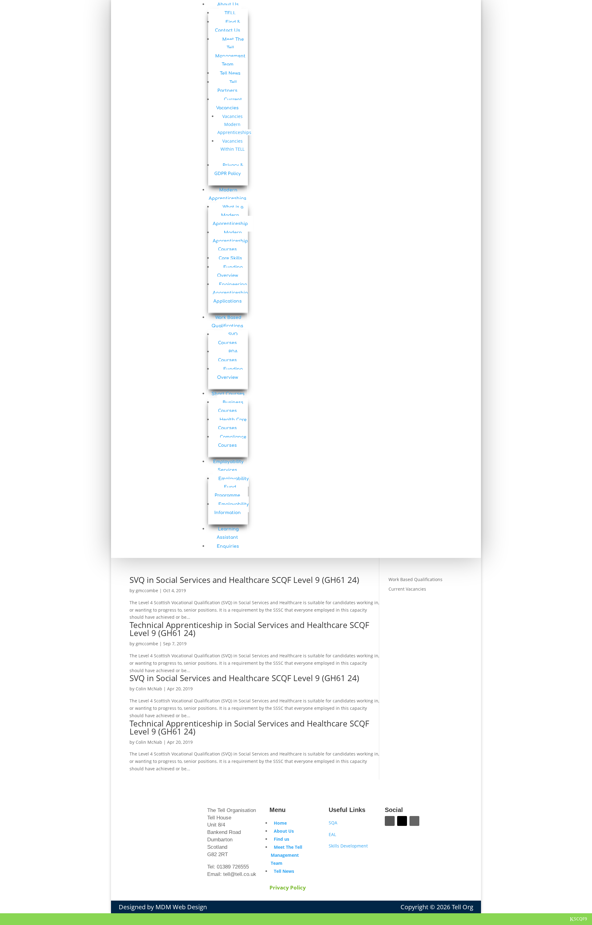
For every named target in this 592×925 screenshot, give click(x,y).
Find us (281, 839)
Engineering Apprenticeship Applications (230, 292)
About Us (284, 831)
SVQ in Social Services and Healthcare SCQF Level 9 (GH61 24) (244, 579)
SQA (333, 823)
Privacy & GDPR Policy (229, 169)
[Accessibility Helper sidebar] (584, 19)
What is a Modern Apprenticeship (230, 215)
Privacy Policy (287, 887)
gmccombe (147, 590)
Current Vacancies (229, 103)
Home (280, 823)
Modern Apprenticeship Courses (230, 241)
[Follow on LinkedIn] (414, 821)
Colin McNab (149, 689)
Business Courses (230, 406)
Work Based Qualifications (415, 579)
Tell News (230, 73)
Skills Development (348, 846)
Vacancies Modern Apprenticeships (234, 124)
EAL (332, 834)
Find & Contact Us (227, 26)
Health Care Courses (232, 423)
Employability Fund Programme (232, 487)
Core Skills (230, 258)
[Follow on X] (402, 821)
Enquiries (228, 546)
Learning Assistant (228, 533)
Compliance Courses (232, 441)
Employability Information (231, 508)
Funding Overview (230, 271)
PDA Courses (228, 355)
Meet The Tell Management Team (230, 52)
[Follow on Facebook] (390, 821)
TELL (230, 13)
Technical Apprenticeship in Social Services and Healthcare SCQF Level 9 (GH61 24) (249, 628)
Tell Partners (227, 86)
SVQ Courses (228, 338)
